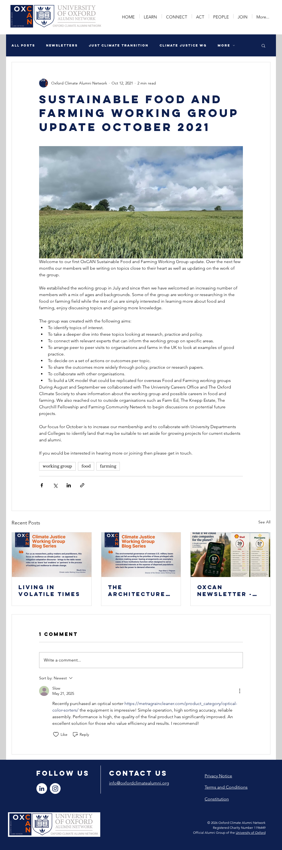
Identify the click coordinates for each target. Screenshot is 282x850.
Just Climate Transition (118, 45)
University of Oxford (250, 832)
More (224, 45)
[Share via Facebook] (41, 485)
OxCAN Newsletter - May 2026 (224, 590)
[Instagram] (55, 788)
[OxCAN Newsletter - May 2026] (230, 554)
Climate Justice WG (183, 45)
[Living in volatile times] (51, 554)
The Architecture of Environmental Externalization (140, 590)
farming (108, 466)
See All (264, 522)
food (86, 466)
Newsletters (62, 45)
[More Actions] (239, 691)
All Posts (23, 45)
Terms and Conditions (226, 787)
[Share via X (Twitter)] (55, 485)
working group (57, 466)
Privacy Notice (218, 775)
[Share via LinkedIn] (68, 485)
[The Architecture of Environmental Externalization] (141, 554)
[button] (151, 16)
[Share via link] (82, 485)
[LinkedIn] (41, 788)
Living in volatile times (49, 590)
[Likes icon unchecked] (55, 734)
